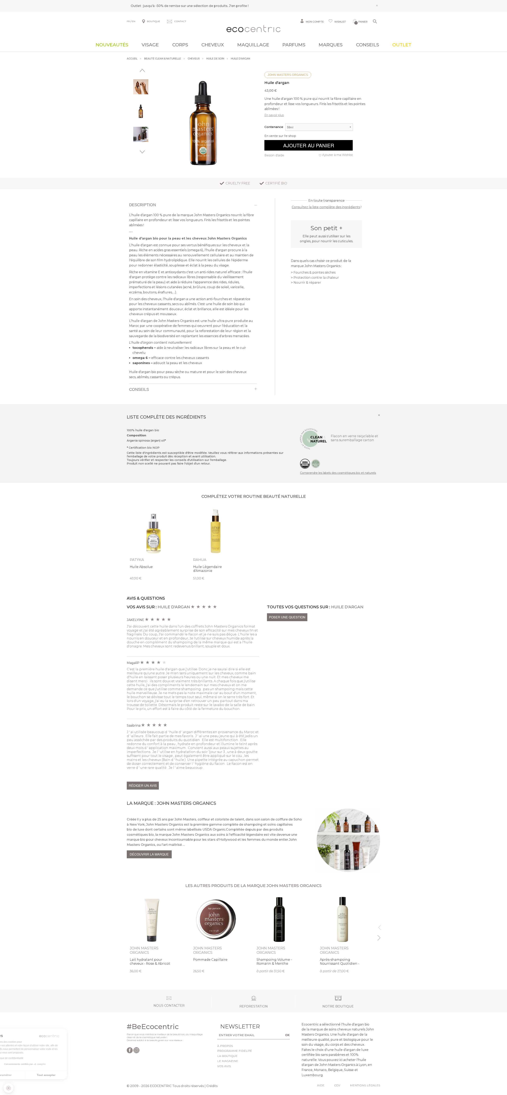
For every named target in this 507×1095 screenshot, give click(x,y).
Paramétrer (25, 1075)
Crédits (211, 1086)
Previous (142, 70)
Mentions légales (365, 1085)
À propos (225, 1046)
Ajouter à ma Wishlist (337, 155)
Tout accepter (66, 1075)
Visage (150, 45)
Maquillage (253, 45)
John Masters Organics (288, 74)
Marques (331, 45)
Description (142, 205)
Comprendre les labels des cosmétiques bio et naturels (338, 473)
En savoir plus (274, 115)
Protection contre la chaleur (316, 277)
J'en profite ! (239, 6)
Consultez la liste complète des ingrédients (326, 207)
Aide (320, 1085)
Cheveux (212, 45)
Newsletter (234, 1026)
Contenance (273, 127)
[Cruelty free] (316, 463)
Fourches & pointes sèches (314, 272)
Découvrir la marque (149, 854)
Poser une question (287, 617)
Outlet (401, 45)
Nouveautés (112, 45)
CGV (337, 1085)
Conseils (367, 45)
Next (142, 151)
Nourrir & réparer (307, 282)
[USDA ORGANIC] (305, 463)
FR (128, 21)
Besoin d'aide (274, 155)
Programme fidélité (234, 1051)
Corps (180, 45)
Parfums (293, 45)
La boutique (227, 1056)
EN (133, 21)
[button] (8, 1088)
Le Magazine (227, 1061)
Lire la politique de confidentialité (26, 1058)
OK (287, 1035)
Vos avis (224, 1066)
